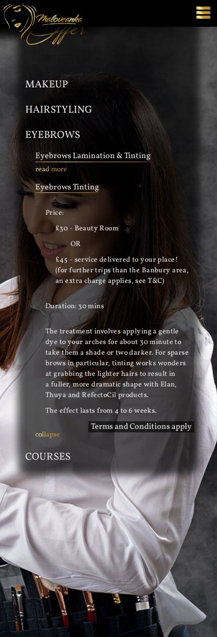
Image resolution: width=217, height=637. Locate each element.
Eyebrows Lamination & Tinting (92, 156)
